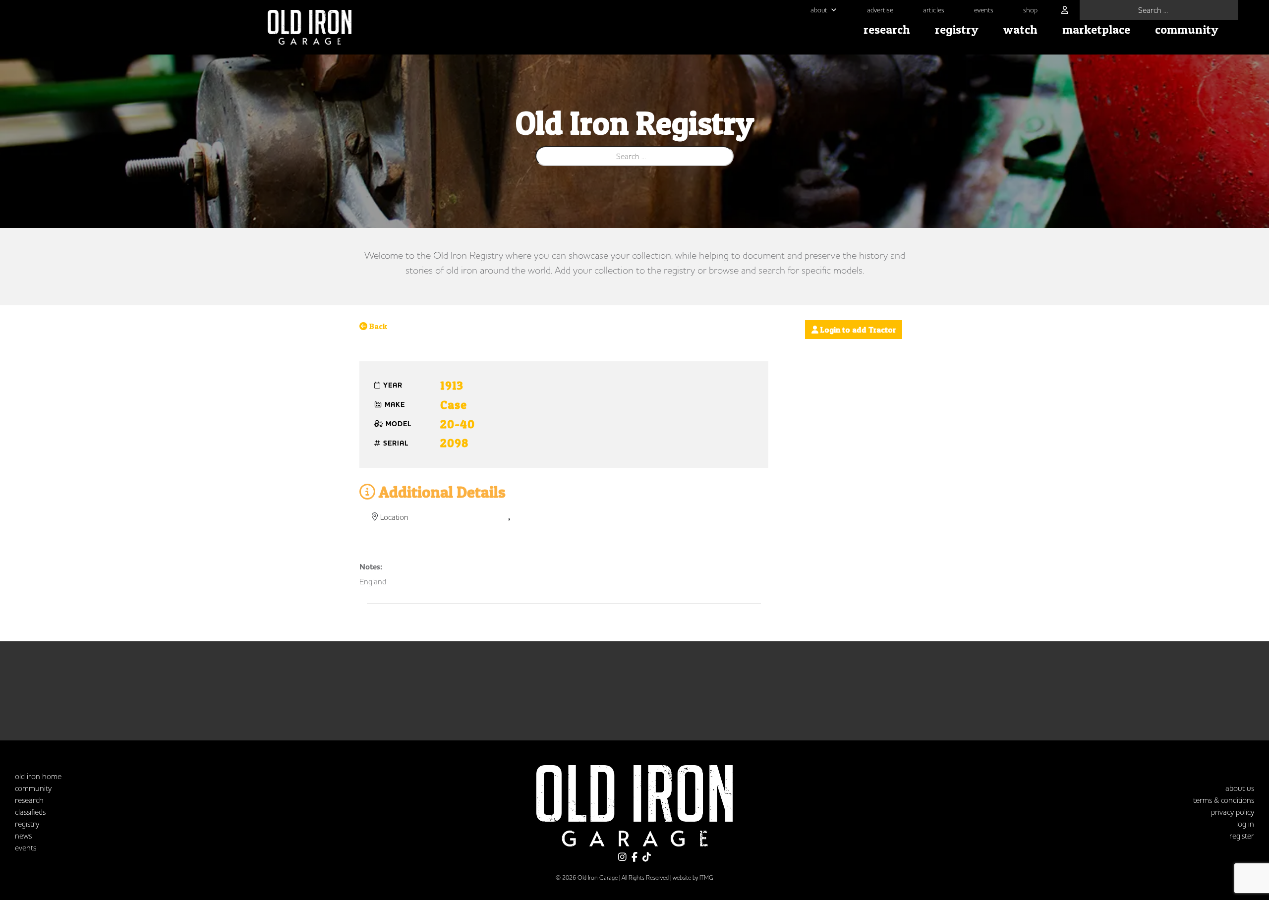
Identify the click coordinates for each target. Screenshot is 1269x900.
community (1186, 29)
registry (957, 29)
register (1241, 836)
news (23, 836)
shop (1030, 9)
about (818, 9)
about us (1239, 788)
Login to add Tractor (857, 330)
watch (1020, 29)
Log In (1245, 824)
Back (377, 326)
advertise (880, 9)
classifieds (30, 812)
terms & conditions (1223, 800)
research (887, 29)
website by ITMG (693, 877)
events (983, 9)
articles (933, 9)
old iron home (38, 776)
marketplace (1096, 29)
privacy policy (1232, 812)
